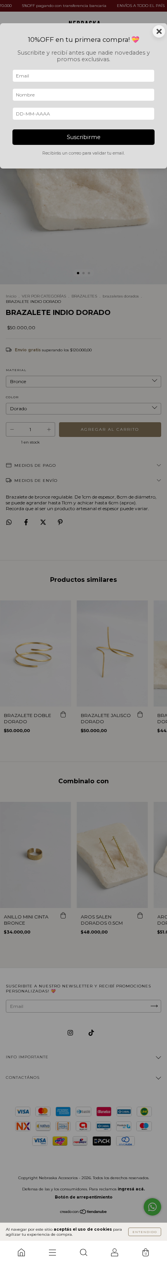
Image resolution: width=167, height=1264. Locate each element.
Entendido (144, 1232)
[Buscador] (83, 1252)
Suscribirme (84, 137)
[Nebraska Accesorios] (21, 1252)
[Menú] (52, 1252)
